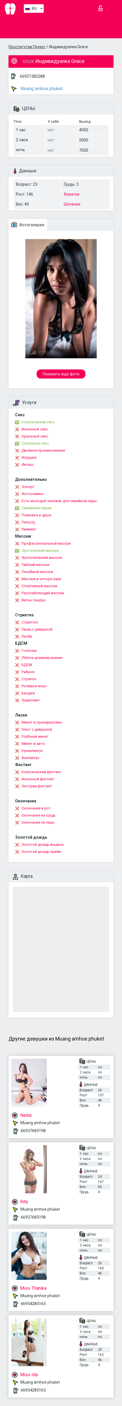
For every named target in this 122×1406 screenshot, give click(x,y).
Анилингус (30, 758)
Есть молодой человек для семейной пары (59, 501)
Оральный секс (35, 436)
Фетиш (27, 464)
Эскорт (28, 487)
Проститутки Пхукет (27, 47)
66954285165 (33, 1303)
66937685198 (33, 1130)
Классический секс (38, 422)
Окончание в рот (36, 808)
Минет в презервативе (42, 722)
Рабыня (28, 672)
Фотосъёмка (32, 494)
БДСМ (27, 665)
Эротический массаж (40, 550)
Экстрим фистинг (37, 786)
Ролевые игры (34, 686)
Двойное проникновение (43, 450)
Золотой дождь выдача (43, 844)
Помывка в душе (36, 515)
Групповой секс (35, 443)
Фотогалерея (31, 225)
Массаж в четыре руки (41, 579)
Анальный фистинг (38, 779)
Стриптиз (30, 622)
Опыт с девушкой (37, 729)
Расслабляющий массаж (43, 593)
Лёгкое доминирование (42, 658)
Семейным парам (36, 508)
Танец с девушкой (37, 629)
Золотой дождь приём (41, 851)
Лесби (27, 636)
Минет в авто (33, 743)
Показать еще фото (61, 374)
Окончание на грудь (39, 815)
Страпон (29, 679)
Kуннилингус (32, 751)
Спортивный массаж (39, 586)
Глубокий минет (35, 736)
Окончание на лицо (38, 822)
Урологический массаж (42, 557)
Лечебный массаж (37, 572)
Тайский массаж (35, 565)
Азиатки (71, 194)
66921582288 (32, 76)
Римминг (29, 529)
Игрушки (29, 457)
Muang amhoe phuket (41, 88)
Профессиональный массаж (46, 543)
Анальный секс (35, 429)
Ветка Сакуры (34, 600)
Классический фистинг (41, 772)
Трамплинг (31, 700)
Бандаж (28, 693)
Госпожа (29, 650)
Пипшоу (28, 522)
